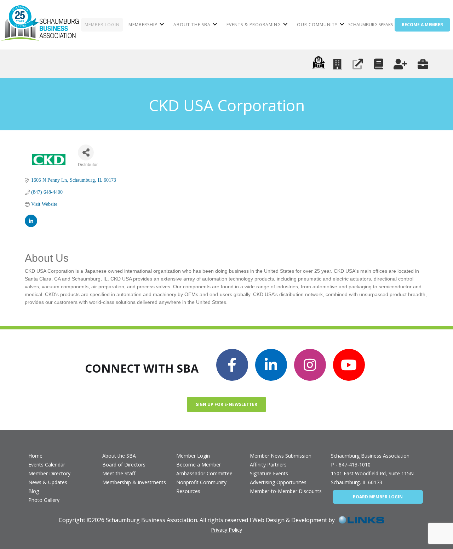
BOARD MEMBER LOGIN (378, 497)
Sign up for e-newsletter (226, 404)
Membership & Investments (134, 482)
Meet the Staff (118, 473)
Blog (33, 491)
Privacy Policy (226, 529)
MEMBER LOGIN (102, 25)
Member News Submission (280, 455)
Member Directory (49, 473)
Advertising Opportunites (278, 482)
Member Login (193, 455)
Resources (188, 491)
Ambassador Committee (204, 473)
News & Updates (47, 482)
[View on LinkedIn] (31, 221)
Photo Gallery (43, 500)
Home (35, 455)
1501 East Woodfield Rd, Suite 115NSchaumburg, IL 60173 (372, 478)
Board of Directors (123, 464)
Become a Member (198, 464)
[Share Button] (86, 152)
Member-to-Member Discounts (286, 491)
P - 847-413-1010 (351, 464)
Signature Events (269, 473)
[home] (40, 24)
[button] (145, 25)
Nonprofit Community (201, 482)
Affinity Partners (268, 464)
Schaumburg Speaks (370, 25)
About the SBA (119, 455)
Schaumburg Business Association (370, 455)
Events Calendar (46, 464)
